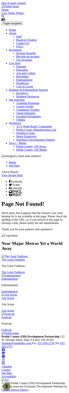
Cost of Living (24, 86)
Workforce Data (25, 133)
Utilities (20, 119)
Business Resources (27, 96)
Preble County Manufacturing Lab (36, 129)
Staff (19, 36)
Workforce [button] (15, 123)
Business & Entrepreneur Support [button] (28, 89)
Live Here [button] (15, 63)
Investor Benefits (26, 53)
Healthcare (22, 83)
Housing (21, 66)
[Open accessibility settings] (6, 386)
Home (5, 9)
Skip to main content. (13, 3)
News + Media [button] (17, 143)
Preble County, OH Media (31, 149)
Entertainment (24, 79)
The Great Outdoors (13, 259)
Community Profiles (28, 109)
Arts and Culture (26, 73)
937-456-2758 (46, 343)
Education (22, 69)
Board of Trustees (26, 39)
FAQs (19, 46)
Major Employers (26, 136)
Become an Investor (27, 56)
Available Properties (28, 103)
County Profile (24, 106)
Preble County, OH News (31, 146)
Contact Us (22, 43)
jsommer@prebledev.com (16, 343)
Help (20, 175)
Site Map (6, 373)
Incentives (22, 93)
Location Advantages (28, 116)
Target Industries (26, 113)
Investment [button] (15, 49)
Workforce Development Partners (35, 139)
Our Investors (24, 59)
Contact (5, 369)
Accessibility (8, 376)
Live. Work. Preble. (12, 13)
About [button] (12, 33)
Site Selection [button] (17, 99)
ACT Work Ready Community (34, 126)
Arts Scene (7, 298)
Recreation (22, 76)
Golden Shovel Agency (15, 389)
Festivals (6, 317)
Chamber (6, 366)
